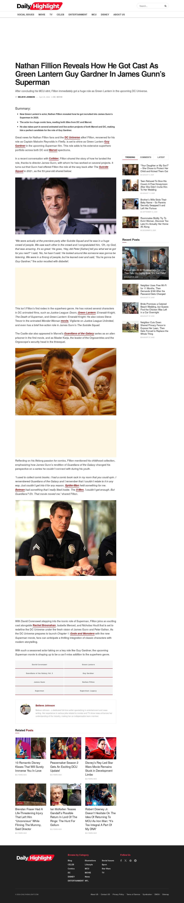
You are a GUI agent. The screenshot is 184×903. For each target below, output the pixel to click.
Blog (70, 860)
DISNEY (105, 14)
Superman (39, 691)
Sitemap (165, 894)
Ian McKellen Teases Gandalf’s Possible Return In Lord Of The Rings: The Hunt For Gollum (63, 817)
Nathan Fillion (88, 682)
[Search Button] (166, 5)
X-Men (80, 489)
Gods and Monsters (82, 633)
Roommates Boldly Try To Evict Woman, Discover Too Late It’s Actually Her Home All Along (154, 222)
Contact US (105, 894)
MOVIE (42, 14)
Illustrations (90, 860)
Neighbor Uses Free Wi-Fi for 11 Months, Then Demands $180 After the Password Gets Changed (153, 289)
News (87, 876)
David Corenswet (39, 664)
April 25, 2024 (44, 97)
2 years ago (21, 775)
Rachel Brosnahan (44, 625)
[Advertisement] (92, 41)
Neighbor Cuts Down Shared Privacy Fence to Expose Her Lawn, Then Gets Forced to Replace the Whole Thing (154, 328)
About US (119, 14)
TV (51, 14)
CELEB (60, 14)
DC (54, 97)
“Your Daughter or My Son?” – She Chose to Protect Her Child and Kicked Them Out (154, 168)
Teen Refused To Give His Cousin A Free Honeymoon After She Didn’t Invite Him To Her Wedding (153, 185)
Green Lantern (87, 312)
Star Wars (106, 868)
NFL (87, 880)
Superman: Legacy (88, 691)
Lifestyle (89, 864)
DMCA (157, 894)
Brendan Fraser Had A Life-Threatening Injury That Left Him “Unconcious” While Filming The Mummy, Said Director (29, 819)
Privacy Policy (118, 894)
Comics (71, 868)
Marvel (53, 150)
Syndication (147, 894)
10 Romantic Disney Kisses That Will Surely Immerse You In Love (29, 766)
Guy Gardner (88, 673)
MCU (94, 14)
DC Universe (72, 137)
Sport (104, 864)
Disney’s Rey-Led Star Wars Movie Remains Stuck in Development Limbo (99, 768)
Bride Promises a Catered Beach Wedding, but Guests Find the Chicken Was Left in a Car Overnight (154, 308)
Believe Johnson (26, 97)
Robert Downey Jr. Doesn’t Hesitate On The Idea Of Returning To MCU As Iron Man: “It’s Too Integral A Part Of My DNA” (100, 819)
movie (64, 321)
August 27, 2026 (132, 277)
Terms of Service (133, 894)
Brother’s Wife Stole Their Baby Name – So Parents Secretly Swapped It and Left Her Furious (153, 204)
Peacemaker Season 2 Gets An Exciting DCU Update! (64, 766)
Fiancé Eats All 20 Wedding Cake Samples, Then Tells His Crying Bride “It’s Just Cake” (145, 271)
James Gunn (39, 682)
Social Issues (25, 14)
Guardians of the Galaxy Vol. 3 (39, 673)
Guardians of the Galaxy (79, 333)
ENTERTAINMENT (78, 14)
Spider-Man (72, 485)
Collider (54, 158)
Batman (20, 489)
